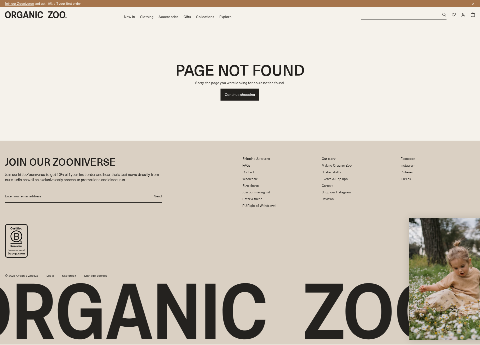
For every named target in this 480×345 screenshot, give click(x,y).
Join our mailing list (256, 192)
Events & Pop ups (335, 179)
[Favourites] (454, 15)
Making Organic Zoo (337, 165)
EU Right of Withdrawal (259, 206)
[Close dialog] (468, 224)
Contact (248, 172)
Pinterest (407, 172)
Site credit (69, 275)
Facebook (408, 159)
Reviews (328, 199)
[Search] (403, 15)
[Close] (473, 4)
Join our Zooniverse (19, 3)
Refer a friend (252, 199)
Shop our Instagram (336, 192)
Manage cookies (96, 275)
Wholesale (250, 179)
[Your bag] (472, 15)
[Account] (463, 15)
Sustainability (331, 172)
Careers (328, 186)
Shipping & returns (256, 159)
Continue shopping (240, 94)
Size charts (250, 186)
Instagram (408, 165)
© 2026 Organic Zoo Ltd (21, 276)
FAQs (246, 165)
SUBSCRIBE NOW (427, 314)
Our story (329, 159)
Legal (50, 275)
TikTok (406, 179)
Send (158, 196)
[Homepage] (64, 15)
